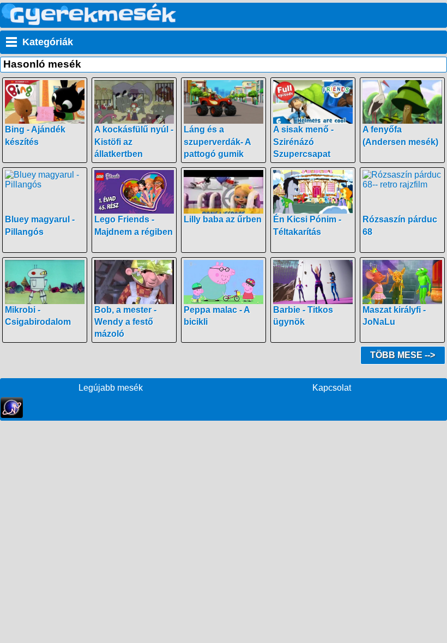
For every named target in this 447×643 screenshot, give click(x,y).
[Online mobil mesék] (89, 22)
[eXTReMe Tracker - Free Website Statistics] (12, 415)
